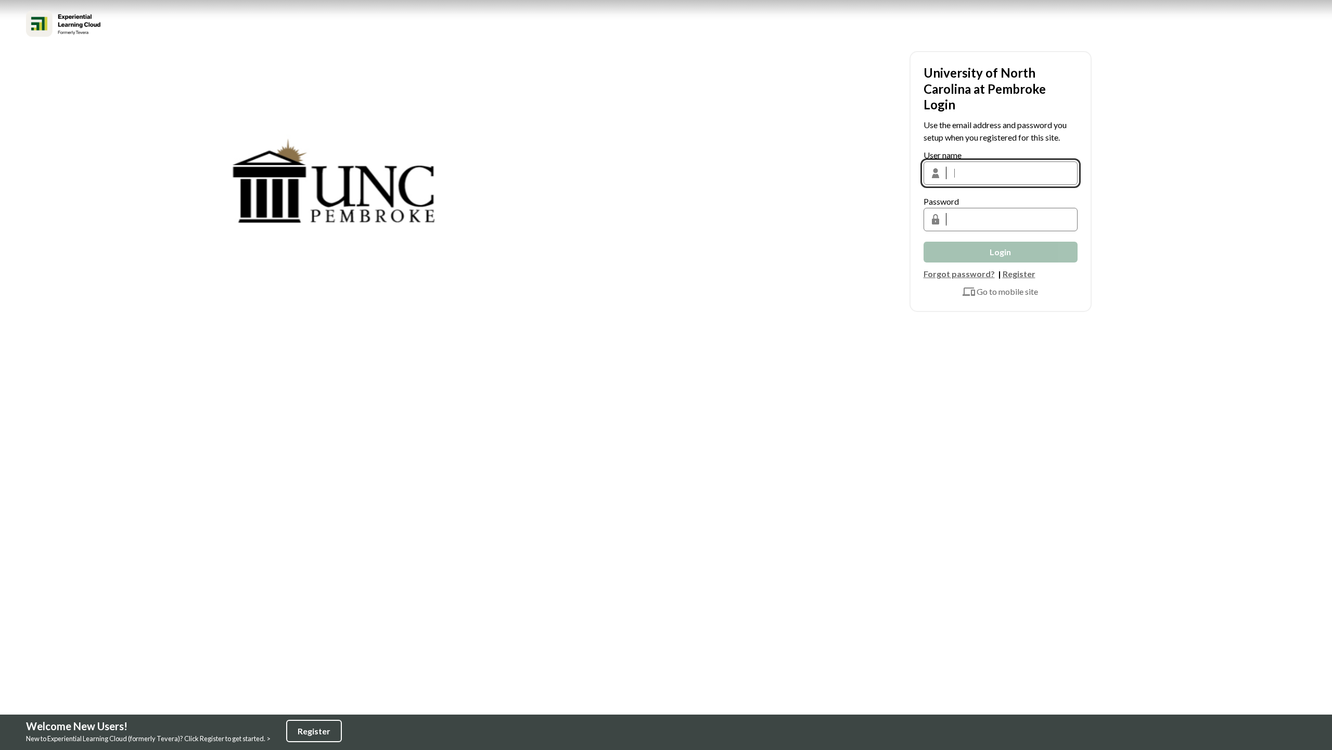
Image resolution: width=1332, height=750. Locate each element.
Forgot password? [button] (959, 274)
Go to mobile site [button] (1007, 291)
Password (941, 201)
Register (314, 731)
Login (1000, 252)
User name (943, 155)
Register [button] (1019, 274)
